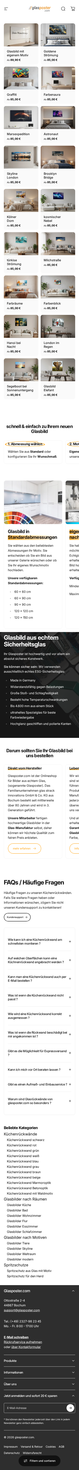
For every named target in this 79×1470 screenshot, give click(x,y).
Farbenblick (50, 303)
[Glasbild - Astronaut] (58, 117)
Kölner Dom (11, 219)
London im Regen (51, 345)
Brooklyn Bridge (50, 175)
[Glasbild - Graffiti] (21, 78)
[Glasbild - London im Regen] (58, 326)
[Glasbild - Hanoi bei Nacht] (21, 326)
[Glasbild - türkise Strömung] (21, 243)
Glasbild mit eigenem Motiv (17, 53)
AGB (61, 1446)
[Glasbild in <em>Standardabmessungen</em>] (33, 502)
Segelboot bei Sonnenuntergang (18, 388)
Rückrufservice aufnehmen (23, 1342)
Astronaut (49, 134)
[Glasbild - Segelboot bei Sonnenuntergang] (21, 369)
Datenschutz (12, 1452)
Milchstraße (51, 260)
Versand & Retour (32, 1446)
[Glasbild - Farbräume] (21, 286)
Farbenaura (50, 94)
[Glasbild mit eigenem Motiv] (21, 34)
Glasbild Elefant (50, 388)
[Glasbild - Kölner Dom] (21, 200)
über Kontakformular (26, 1347)
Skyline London (12, 175)
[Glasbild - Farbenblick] (58, 286)
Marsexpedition (16, 134)
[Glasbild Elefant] (58, 369)
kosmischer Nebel (52, 219)
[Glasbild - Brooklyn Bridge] (58, 157)
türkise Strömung (14, 262)
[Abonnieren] (70, 1408)
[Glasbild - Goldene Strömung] (58, 34)
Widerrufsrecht (32, 1452)
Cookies (51, 1446)
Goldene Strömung (51, 53)
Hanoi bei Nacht (14, 345)
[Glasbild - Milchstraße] (58, 243)
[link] (24, 848)
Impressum (11, 1446)
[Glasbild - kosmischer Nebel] (58, 200)
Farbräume (13, 303)
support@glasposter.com (22, 1310)
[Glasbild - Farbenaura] (58, 78)
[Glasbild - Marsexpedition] (21, 117)
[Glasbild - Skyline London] (21, 157)
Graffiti (11, 94)
